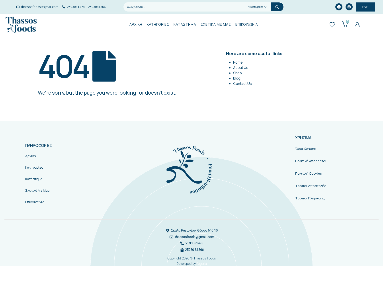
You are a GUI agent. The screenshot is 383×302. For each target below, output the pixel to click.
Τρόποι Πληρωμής (310, 198)
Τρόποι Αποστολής (310, 185)
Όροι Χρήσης (305, 148)
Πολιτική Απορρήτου (311, 161)
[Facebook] (338, 6)
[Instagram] (349, 6)
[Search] (277, 6)
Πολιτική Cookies (308, 173)
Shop (237, 72)
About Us (240, 67)
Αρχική (30, 156)
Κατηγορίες (34, 167)
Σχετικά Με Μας (37, 190)
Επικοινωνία (34, 202)
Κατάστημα (33, 179)
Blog (236, 78)
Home (238, 62)
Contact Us (242, 83)
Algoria (202, 263)
